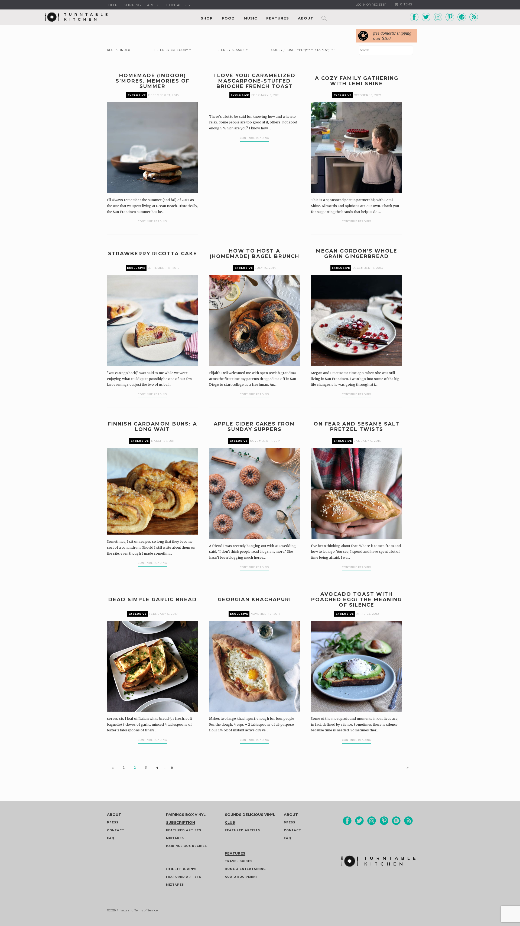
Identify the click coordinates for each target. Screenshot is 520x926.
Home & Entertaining (245, 869)
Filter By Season (230, 50)
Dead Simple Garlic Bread (152, 599)
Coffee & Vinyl (181, 869)
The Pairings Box (137, 659)
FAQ (110, 838)
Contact (115, 830)
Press (112, 822)
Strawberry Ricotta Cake (152, 253)
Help (113, 5)
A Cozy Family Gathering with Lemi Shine (356, 81)
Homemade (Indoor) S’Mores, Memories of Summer (153, 81)
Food (228, 18)
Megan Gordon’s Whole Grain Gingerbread (356, 253)
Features (277, 18)
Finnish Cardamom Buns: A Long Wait (152, 426)
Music (250, 18)
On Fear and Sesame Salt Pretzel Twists (356, 426)
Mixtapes (175, 838)
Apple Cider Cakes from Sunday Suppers (254, 426)
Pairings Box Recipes (186, 846)
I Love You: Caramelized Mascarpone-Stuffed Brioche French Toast (254, 81)
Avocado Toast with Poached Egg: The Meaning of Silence (356, 599)
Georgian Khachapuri (254, 599)
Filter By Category (171, 50)
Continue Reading (152, 221)
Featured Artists (183, 830)
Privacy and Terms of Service (137, 910)
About (153, 5)
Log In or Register (371, 4)
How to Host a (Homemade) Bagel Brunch (254, 253)
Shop (207, 18)
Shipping (132, 5)
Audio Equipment (241, 877)
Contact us (178, 5)
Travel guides (238, 861)
